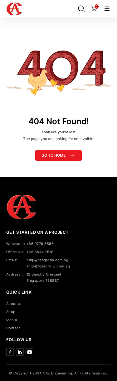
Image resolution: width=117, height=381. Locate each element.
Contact (13, 328)
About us (14, 303)
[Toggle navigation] (107, 8)
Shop (11, 312)
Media (11, 320)
